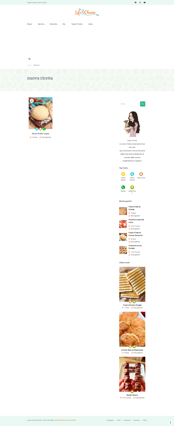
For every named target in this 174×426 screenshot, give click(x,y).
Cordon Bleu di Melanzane (132, 350)
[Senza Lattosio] (36, 128)
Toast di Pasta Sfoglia (132, 305)
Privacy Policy (70, 420)
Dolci (145, 420)
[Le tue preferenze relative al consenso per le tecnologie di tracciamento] (170, 422)
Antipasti (110, 420)
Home (29, 24)
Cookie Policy (59, 420)
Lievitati (137, 420)
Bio (64, 24)
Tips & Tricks (76, 24)
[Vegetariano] (134, 301)
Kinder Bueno (132, 395)
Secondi (127, 420)
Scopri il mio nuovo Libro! (37, 2)
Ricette (41, 24)
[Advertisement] (87, 42)
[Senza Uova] (40, 128)
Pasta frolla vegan (40, 133)
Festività (53, 24)
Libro (90, 24)
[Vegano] (44, 128)
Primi (119, 420)
